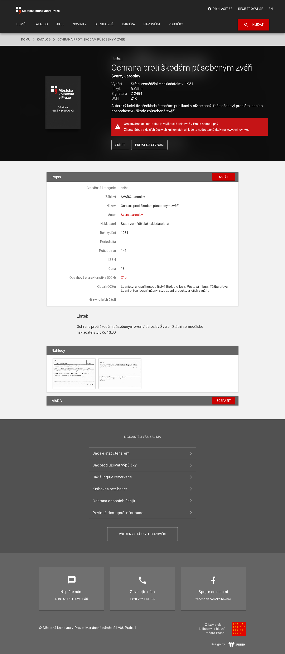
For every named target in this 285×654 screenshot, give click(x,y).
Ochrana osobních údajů (114, 501)
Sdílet (120, 145)
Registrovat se (250, 8)
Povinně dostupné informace (118, 513)
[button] (62, 103)
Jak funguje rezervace (112, 477)
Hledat (254, 24)
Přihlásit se (220, 9)
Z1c (123, 278)
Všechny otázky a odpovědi (142, 534)
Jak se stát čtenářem (111, 453)
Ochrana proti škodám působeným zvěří (91, 39)
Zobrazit (224, 400)
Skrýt (223, 177)
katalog (44, 39)
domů (25, 39)
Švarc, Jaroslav (125, 76)
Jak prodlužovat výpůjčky (115, 465)
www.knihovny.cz (238, 130)
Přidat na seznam (149, 145)
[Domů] (37, 10)
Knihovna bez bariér (110, 489)
